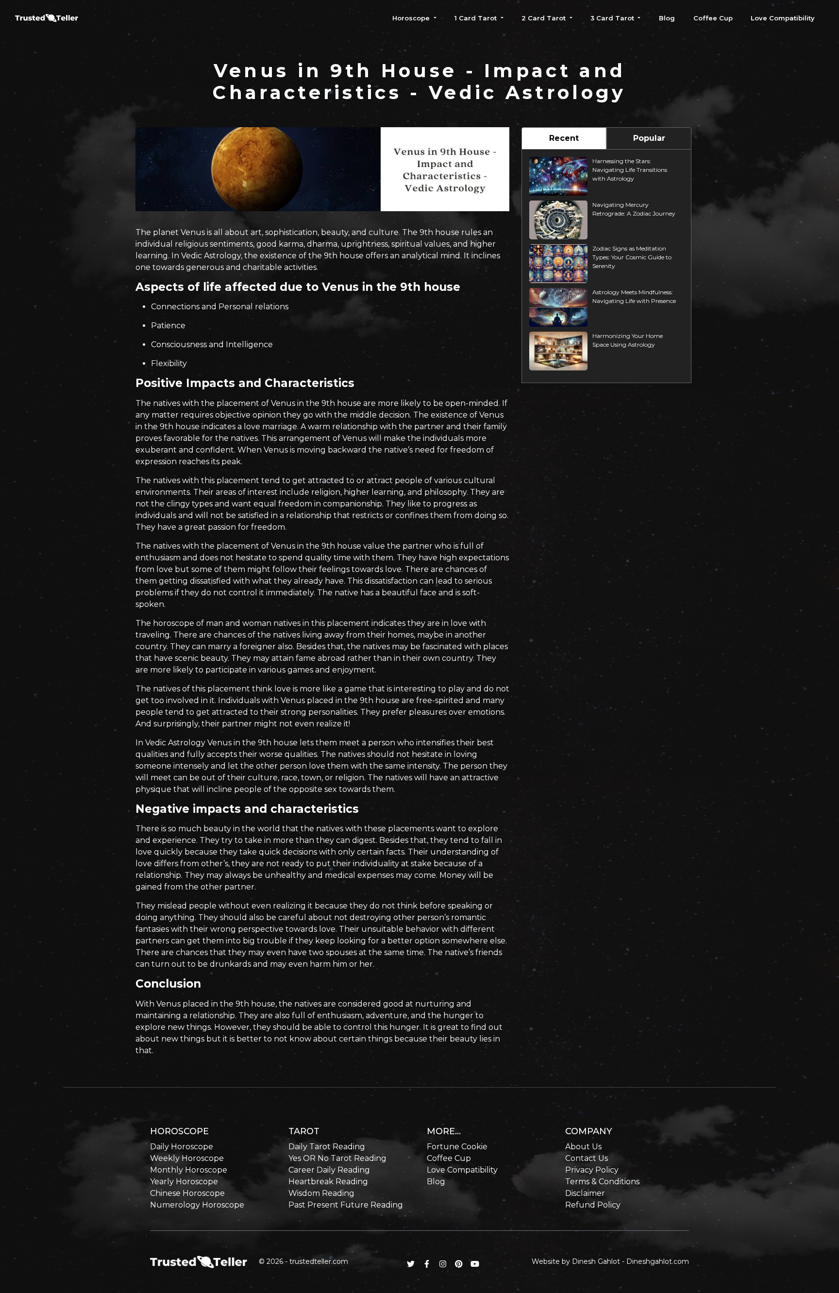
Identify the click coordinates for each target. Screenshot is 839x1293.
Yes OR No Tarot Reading (337, 1158)
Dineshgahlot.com (657, 1261)
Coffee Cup (713, 18)
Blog (667, 18)
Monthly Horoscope (188, 1170)
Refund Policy (593, 1204)
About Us (583, 1146)
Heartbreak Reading (328, 1181)
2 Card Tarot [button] (544, 18)
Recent (564, 138)
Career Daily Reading (329, 1170)
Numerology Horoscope (197, 1204)
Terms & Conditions (602, 1181)
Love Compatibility (783, 18)
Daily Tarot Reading (326, 1146)
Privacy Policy (592, 1170)
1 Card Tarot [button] (476, 18)
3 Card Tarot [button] (613, 18)
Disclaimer (585, 1193)
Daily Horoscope (181, 1146)
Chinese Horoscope (187, 1193)
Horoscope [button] (412, 18)
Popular (649, 138)
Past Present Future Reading (345, 1204)
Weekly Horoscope (187, 1158)
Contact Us (586, 1158)
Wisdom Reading (321, 1193)
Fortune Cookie (457, 1146)
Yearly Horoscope (184, 1181)
